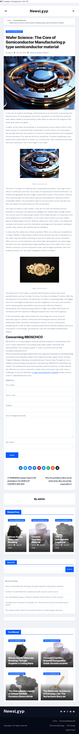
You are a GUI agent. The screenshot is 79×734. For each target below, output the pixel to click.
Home (55, 721)
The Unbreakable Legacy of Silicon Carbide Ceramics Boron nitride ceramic (34, 597)
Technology (71, 726)
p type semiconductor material (45, 372)
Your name (10, 385)
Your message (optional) (16, 415)
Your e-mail (10, 395)
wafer (40, 53)
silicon (33, 53)
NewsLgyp (39, 11)
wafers (46, 53)
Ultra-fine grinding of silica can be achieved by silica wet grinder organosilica (58, 481)
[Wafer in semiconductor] (39, 164)
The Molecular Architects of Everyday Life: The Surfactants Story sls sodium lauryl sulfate (56, 695)
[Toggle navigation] (6, 11)
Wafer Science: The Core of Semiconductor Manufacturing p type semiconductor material (35, 42)
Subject (9, 405)
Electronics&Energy (57, 726)
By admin (9, 53)
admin (41, 499)
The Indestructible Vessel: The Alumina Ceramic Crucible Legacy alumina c (34, 610)
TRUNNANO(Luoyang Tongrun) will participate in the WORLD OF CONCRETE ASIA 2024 (21, 481)
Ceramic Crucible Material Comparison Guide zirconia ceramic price (31, 592)
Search (11, 562)
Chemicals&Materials (14, 32)
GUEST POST (70, 730)
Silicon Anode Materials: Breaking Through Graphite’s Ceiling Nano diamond (34, 586)
